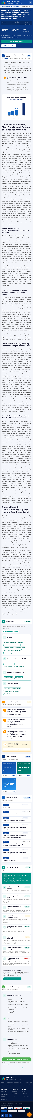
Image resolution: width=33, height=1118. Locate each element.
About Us (3, 1091)
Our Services (4, 1094)
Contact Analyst (15, 749)
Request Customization (13, 979)
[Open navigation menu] (30, 2)
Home (2, 6)
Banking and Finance (15, 6)
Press (13, 1096)
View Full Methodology (11, 631)
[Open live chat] (29, 1114)
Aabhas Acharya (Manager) (25, 24)
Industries (7, 6)
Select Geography (9, 45)
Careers (3, 1096)
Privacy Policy (26, 1096)
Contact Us (4, 1099)
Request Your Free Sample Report (17, 1059)
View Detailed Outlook (16, 41)
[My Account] (6, 1115)
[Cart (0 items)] (10, 1115)
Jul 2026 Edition (5, 58)
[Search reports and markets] (2, 1115)
